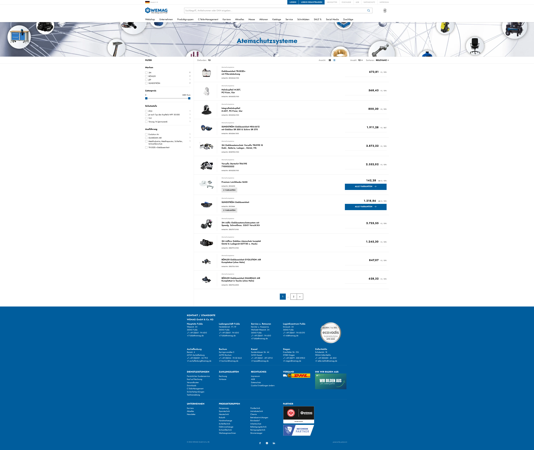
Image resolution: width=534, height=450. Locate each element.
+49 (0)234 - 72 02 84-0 (231, 358)
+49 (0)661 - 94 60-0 (198, 332)
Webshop (156, 25)
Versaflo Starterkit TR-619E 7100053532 (234, 165)
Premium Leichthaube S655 (234, 182)
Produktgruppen (185, 19)
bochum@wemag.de (229, 360)
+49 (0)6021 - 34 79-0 (198, 358)
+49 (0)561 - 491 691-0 (263, 358)
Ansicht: (322, 60)
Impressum (384, 2)
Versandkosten (193, 382)
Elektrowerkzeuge (226, 426)
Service (289, 19)
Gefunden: (202, 60)
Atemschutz (193, 25)
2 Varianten (229, 190)
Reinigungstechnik (257, 429)
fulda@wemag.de (196, 335)
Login (293, 2)
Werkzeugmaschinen (227, 433)
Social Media (332, 19)
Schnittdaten (303, 19)
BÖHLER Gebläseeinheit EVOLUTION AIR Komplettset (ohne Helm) (241, 261)
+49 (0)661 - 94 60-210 (295, 332)
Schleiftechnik (224, 423)
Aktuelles (239, 19)
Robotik (222, 417)
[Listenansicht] (334, 60)
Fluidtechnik (255, 408)
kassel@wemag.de (261, 360)
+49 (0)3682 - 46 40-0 (326, 358)
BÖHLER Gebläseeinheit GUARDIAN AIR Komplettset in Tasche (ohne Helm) (241, 279)
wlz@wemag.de (291, 335)
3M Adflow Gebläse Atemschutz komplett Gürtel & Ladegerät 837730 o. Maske (241, 242)
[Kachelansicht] (330, 60)
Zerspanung (224, 408)
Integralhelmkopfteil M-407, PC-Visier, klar (232, 109)
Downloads (191, 385)
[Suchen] (368, 10)
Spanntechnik (224, 411)
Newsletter (332, 2)
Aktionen (263, 19)
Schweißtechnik (225, 429)
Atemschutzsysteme (228, 67)
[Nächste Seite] (300, 297)
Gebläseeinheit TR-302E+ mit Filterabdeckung (233, 72)
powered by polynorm (340, 442)
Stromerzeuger (256, 433)
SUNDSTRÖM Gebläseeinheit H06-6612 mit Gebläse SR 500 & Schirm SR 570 (240, 128)
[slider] (146, 98)
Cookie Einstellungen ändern (263, 385)
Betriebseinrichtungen (259, 417)
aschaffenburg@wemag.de (200, 360)
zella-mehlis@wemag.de (327, 360)
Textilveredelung (193, 394)
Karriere (227, 19)
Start (146, 25)
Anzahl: (353, 60)
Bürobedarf (255, 420)
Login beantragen (311, 2)
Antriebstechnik (256, 411)
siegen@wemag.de (293, 360)
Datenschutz (369, 2)
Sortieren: (370, 60)
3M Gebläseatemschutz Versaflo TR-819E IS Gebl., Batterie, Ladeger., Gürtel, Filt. (242, 146)
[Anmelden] (385, 10)
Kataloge (276, 19)
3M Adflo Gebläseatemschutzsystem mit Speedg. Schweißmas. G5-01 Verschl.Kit (241, 224)
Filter (148, 60)
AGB (357, 2)
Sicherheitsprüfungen (195, 391)
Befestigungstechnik (258, 426)
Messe (252, 19)
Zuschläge (346, 2)
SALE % (318, 19)
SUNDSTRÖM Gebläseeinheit (235, 202)
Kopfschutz (181, 25)
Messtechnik (224, 414)
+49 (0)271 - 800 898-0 (295, 358)
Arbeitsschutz (168, 25)
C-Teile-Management (208, 19)
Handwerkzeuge (225, 420)
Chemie (253, 414)
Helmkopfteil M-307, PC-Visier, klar (231, 91)
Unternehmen (166, 19)
